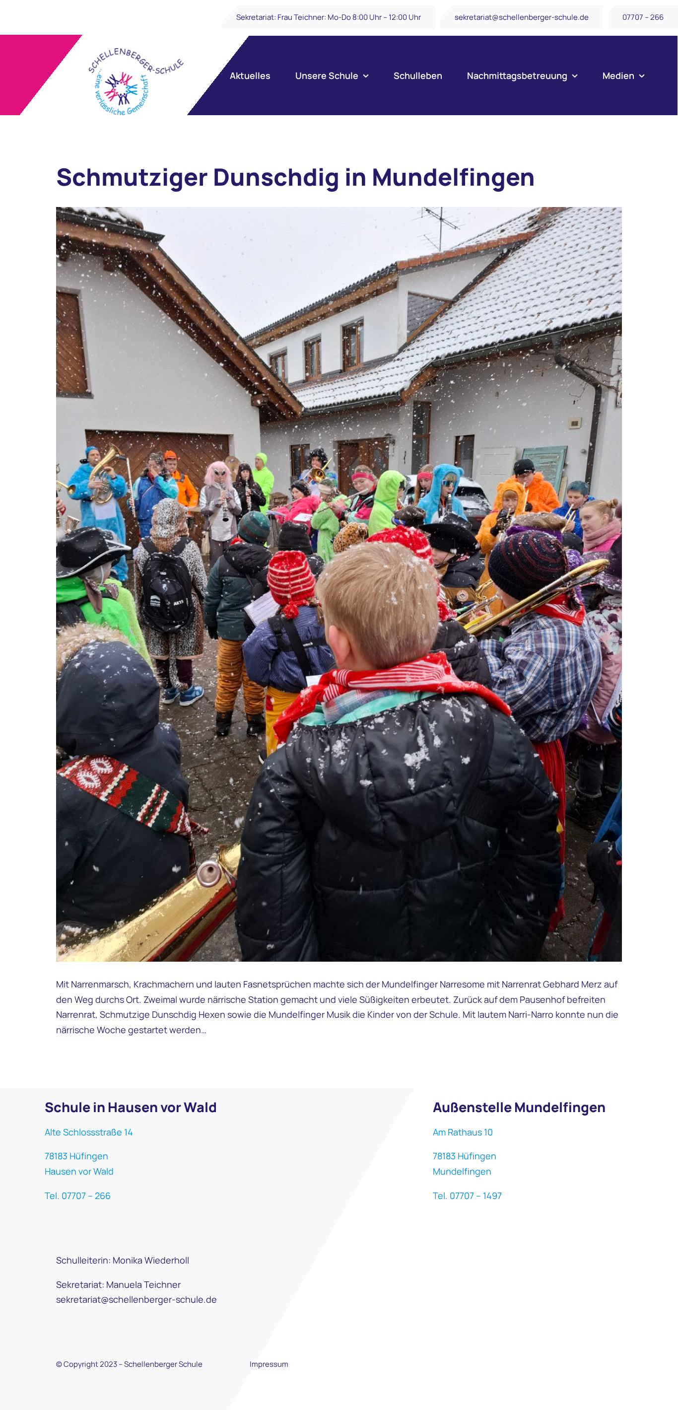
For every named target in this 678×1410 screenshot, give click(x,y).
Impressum (269, 1364)
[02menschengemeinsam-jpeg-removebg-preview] (136, 53)
